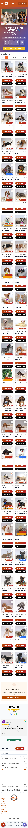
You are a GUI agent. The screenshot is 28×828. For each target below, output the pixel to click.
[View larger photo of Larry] (25, 88)
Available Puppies (3, 799)
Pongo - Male (7, 485)
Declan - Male (8, 640)
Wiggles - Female (8, 588)
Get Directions (7, 769)
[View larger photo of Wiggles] (12, 576)
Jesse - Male (7, 126)
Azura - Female (21, 229)
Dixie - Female (7, 254)
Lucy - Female (8, 331)
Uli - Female (20, 151)
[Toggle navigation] (2, 3)
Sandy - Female (8, 537)
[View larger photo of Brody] (25, 191)
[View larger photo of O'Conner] (25, 448)
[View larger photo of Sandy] (12, 525)
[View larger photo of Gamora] (25, 499)
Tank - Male (7, 563)
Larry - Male (20, 100)
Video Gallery (4, 811)
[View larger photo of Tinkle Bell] (25, 319)
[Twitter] (12, 790)
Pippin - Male (21, 254)
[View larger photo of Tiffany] (25, 345)
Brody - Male (20, 203)
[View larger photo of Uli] (25, 139)
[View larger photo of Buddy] (12, 448)
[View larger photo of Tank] (12, 550)
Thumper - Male (8, 408)
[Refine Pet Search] (3, 57)
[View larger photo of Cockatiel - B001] (12, 370)
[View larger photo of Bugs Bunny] (12, 62)
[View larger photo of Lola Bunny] (25, 62)
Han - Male (20, 563)
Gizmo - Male (7, 665)
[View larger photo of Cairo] (12, 499)
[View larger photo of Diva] (25, 293)
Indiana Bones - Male (10, 280)
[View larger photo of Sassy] (12, 293)
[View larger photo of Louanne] (25, 113)
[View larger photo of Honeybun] (12, 422)
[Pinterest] (15, 790)
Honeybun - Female (9, 434)
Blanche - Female (8, 357)
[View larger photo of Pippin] (25, 242)
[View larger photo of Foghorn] (25, 396)
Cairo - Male (7, 511)
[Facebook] (8, 790)
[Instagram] (5, 790)
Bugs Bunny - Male (9, 74)
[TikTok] (10, 790)
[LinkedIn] (17, 790)
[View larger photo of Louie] (12, 602)
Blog (2, 813)
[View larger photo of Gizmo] (12, 653)
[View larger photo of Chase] (25, 576)
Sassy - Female (8, 306)
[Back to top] (26, 748)
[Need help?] (3, 824)
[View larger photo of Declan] (12, 627)
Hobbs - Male (7, 177)
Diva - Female (21, 306)
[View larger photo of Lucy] (12, 319)
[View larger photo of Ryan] (25, 422)
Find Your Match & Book (13, 48)
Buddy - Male (7, 460)
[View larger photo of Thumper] (12, 396)
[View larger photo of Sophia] (25, 268)
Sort (23, 57)
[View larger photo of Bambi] (25, 370)
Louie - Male (7, 614)
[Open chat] (25, 825)
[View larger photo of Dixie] (12, 242)
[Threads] (19, 790)
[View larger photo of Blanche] (12, 345)
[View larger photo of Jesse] (12, 113)
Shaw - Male (7, 203)
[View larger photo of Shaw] (12, 191)
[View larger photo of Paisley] (12, 88)
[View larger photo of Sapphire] (25, 627)
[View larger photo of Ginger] (25, 473)
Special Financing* (3, 802)
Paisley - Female (8, 100)
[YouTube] (3, 790)
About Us (3, 805)
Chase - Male (21, 588)
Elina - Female (21, 665)
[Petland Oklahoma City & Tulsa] (6, 3)
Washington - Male (9, 229)
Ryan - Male (20, 434)
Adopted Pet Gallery (4, 808)
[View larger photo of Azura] (25, 216)
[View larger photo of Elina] (25, 653)
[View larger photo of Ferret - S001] (25, 525)
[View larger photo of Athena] (12, 139)
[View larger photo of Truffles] (25, 165)
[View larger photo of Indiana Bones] (12, 268)
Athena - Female (8, 151)
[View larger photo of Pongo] (12, 473)
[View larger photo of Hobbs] (12, 165)
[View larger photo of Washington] (12, 216)
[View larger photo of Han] (25, 550)
